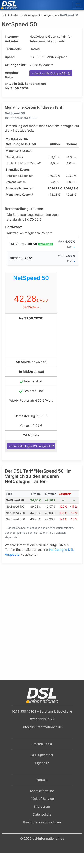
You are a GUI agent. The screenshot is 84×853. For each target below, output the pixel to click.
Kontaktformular (42, 791)
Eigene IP (42, 763)
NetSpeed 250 (15, 513)
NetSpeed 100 (15, 506)
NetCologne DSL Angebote (39, 15)
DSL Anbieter (10, 15)
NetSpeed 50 (15, 500)
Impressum (42, 806)
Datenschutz (42, 814)
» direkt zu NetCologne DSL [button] (49, 73)
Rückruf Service (42, 799)
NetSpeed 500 (15, 519)
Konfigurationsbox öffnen (42, 822)
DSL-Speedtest (42, 755)
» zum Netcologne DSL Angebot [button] (29, 446)
